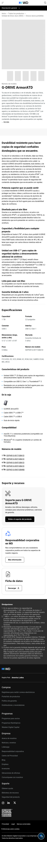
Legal (13, 824)
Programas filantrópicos (11, 723)
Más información (14, 560)
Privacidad (5, 824)
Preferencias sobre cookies (10, 829)
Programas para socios (11, 718)
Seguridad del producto (11, 797)
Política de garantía (9, 701)
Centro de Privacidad (10, 756)
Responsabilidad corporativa (13, 751)
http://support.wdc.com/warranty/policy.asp (20, 652)
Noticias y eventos (9, 743)
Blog (3, 760)
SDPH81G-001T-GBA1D (15, 455)
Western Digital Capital (10, 727)
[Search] (45, 3)
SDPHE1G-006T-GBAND (15, 470)
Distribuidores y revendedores (13, 705)
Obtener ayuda (7, 788)
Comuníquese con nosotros (12, 777)
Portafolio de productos (11, 697)
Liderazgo (5, 747)
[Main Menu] (3, 3)
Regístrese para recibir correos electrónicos (18, 692)
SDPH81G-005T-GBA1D (15, 466)
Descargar (12, 588)
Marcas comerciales (23, 824)
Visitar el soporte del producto (20, 519)
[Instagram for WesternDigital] (3, 803)
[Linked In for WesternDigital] (8, 803)
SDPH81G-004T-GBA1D (15, 463)
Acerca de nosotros (9, 738)
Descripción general (9, 8)
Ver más (6, 122)
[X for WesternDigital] (14, 803)
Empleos (5, 764)
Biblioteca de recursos (10, 793)
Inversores (6, 769)
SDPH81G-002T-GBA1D (15, 459)
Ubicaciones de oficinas (11, 773)
